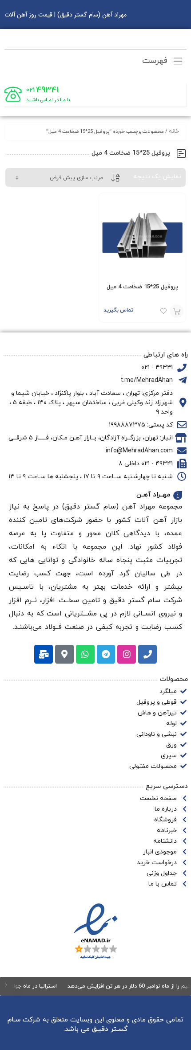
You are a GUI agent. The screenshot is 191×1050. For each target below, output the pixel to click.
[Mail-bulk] (43, 654)
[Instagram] (126, 654)
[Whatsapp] (85, 654)
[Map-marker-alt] (64, 654)
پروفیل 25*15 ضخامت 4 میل (142, 287)
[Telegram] (106, 654)
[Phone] (147, 654)
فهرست (156, 60)
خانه (174, 131)
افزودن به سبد (176, 311)
